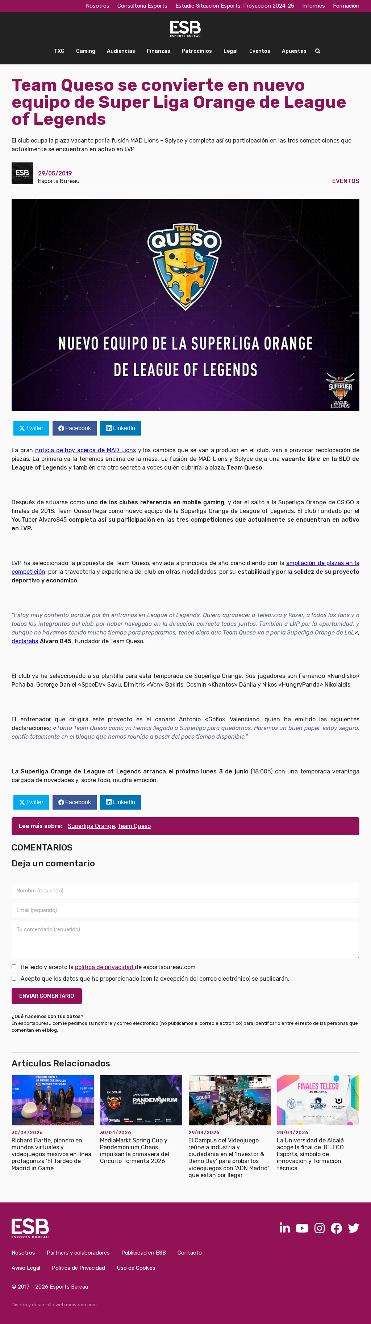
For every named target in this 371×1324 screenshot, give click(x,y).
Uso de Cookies (136, 1268)
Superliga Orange (91, 826)
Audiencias (121, 51)
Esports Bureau (59, 181)
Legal (231, 51)
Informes (313, 6)
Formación (346, 6)
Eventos (259, 51)
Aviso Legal (26, 1268)
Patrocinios (197, 51)
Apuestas (294, 51)
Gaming (85, 51)
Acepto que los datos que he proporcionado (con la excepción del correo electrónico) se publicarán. (154, 978)
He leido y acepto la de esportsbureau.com (107, 967)
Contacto (190, 1252)
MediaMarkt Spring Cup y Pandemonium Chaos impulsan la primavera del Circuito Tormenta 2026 (134, 1151)
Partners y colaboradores (78, 1252)
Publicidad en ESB (143, 1252)
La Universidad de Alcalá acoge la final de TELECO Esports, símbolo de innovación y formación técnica (310, 1154)
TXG (59, 51)
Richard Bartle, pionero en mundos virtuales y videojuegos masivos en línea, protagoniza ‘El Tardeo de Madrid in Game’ (52, 1154)
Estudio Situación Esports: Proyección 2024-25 (234, 6)
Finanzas (158, 51)
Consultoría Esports (142, 6)
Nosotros (97, 6)
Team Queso (134, 826)
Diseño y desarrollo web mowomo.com (54, 1304)
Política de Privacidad (78, 1268)
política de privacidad (105, 967)
